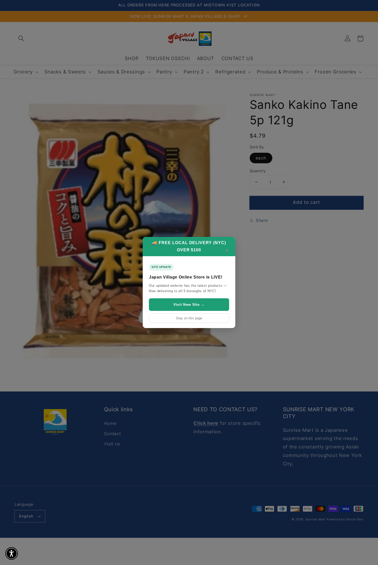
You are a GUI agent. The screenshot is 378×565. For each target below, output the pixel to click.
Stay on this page (189, 318)
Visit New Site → (189, 304)
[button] (11, 553)
